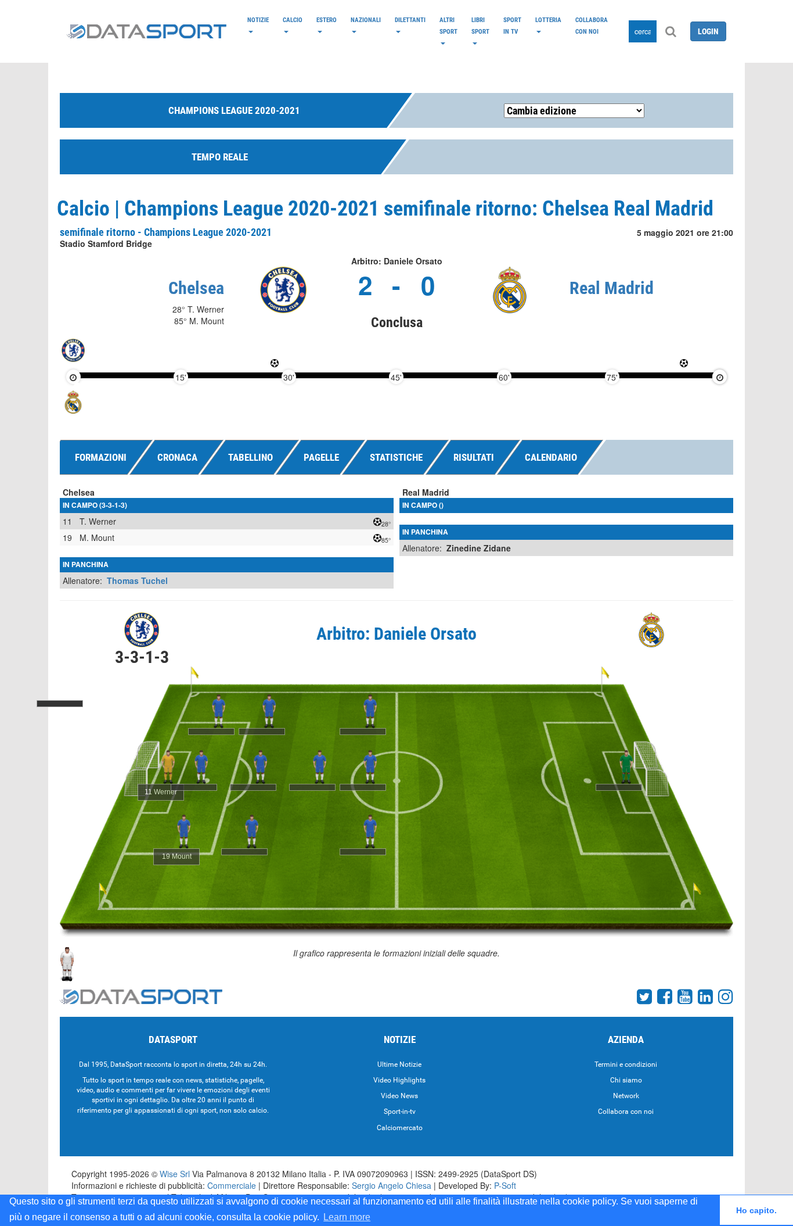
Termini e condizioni (625, 1064)
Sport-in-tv (400, 1111)
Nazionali (366, 20)
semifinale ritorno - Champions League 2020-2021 (166, 232)
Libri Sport (480, 25)
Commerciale (231, 1185)
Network (626, 1096)
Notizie (258, 20)
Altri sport (448, 25)
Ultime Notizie (399, 1064)
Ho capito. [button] (756, 1210)
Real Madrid (611, 288)
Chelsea (196, 288)
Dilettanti (410, 20)
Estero (326, 20)
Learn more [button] (346, 1217)
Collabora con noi (591, 25)
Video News (399, 1096)
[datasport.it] (146, 31)
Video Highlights (399, 1080)
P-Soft (505, 1185)
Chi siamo (626, 1080)
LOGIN (708, 31)
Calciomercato (400, 1128)
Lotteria (548, 20)
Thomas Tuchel (137, 580)
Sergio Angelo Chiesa (391, 1185)
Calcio (292, 20)
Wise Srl (175, 1174)
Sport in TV (512, 25)
